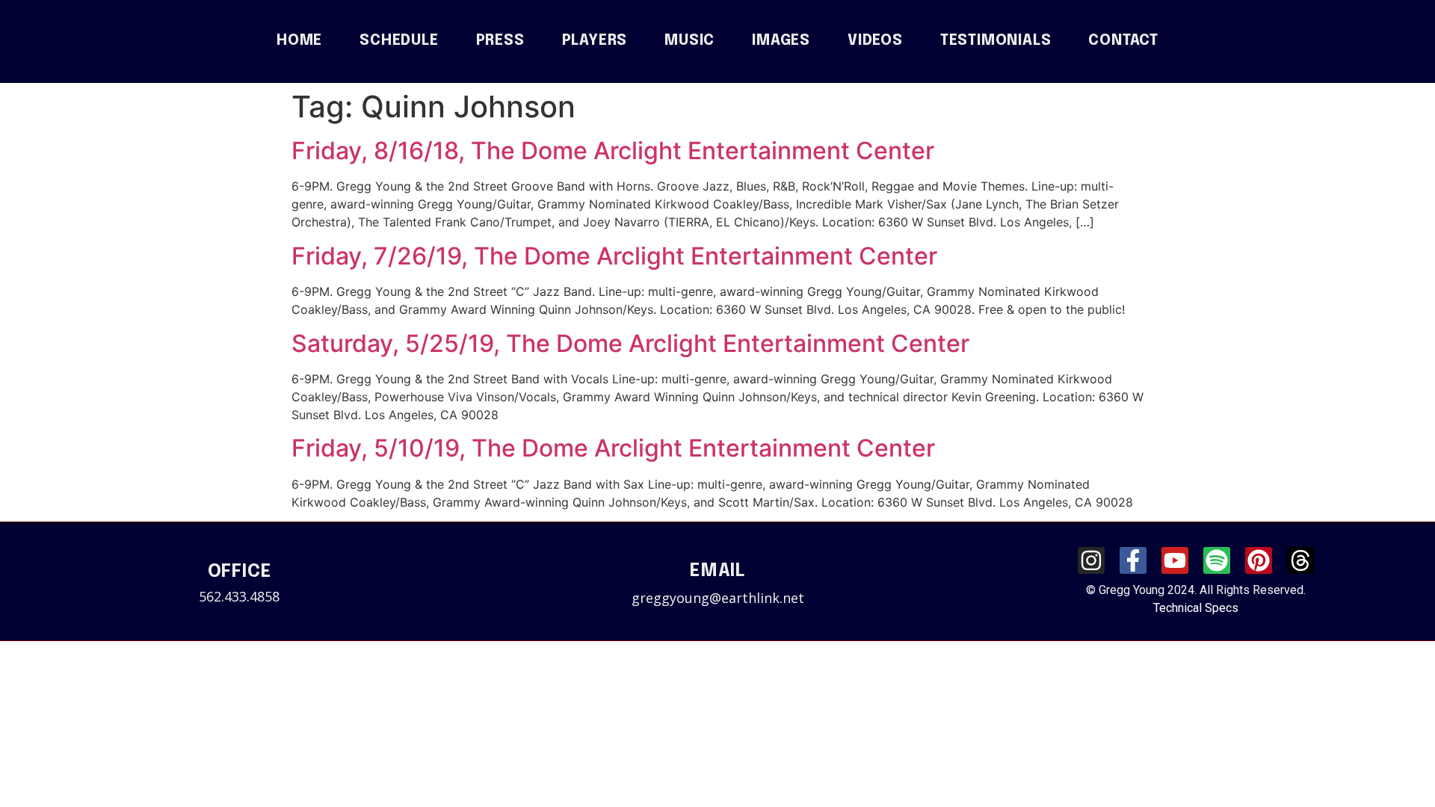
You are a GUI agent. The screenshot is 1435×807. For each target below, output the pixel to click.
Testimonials (996, 41)
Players (595, 41)
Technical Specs (1195, 608)
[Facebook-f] (1133, 560)
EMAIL (717, 571)
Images (781, 41)
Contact (1123, 41)
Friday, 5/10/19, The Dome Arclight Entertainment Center (613, 448)
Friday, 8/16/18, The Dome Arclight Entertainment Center (612, 150)
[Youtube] (1174, 560)
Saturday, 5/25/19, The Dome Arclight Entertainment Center (630, 343)
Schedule (398, 41)
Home (299, 41)
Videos (875, 41)
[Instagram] (1091, 560)
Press (500, 41)
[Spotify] (1216, 560)
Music (689, 41)
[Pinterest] (1258, 560)
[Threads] (1300, 560)
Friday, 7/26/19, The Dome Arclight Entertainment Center (614, 255)
